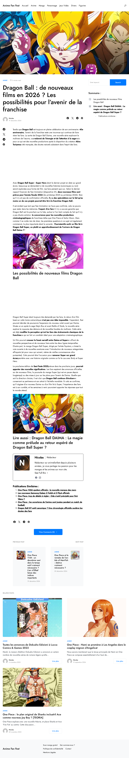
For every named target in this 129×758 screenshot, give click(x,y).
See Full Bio (40, 472)
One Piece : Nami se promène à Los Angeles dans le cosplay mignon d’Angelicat (96, 646)
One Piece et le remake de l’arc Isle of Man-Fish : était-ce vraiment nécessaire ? (61, 561)
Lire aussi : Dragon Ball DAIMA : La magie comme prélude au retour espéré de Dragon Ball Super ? (109, 109)
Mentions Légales (49, 752)
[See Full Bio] (47, 473)
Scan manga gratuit (50, 745)
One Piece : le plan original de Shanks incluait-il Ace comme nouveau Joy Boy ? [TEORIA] (32, 716)
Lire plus (55, 661)
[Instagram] (39, 477)
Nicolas (11, 118)
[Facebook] (36, 477)
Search (118, 82)
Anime (5, 80)
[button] (125, 6)
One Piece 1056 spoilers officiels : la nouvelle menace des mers (47, 490)
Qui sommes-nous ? (67, 745)
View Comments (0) (47, 532)
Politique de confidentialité (53, 748)
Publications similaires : (107, 116)
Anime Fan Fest (11, 5)
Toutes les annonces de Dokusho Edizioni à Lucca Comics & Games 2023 (30, 646)
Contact (68, 748)
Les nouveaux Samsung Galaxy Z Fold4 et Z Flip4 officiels (44, 493)
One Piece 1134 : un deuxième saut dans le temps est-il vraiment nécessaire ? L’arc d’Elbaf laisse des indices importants (33, 566)
